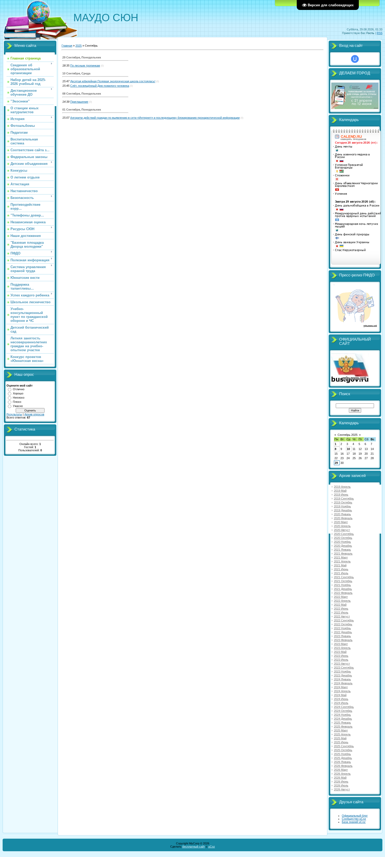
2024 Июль (341, 702)
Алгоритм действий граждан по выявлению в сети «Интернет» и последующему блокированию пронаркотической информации (155, 117)
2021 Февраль (343, 553)
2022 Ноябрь (342, 628)
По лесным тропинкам (85, 65)
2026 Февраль (343, 765)
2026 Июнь (341, 781)
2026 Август (342, 789)
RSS (379, 33)
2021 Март (341, 557)
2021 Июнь (341, 569)
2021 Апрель (342, 561)
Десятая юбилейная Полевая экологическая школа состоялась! (112, 81)
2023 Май (340, 651)
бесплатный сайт (193, 846)
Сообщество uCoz (354, 818)
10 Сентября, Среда (76, 73)
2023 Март (341, 644)
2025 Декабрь (343, 758)
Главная (67, 45)
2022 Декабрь (343, 632)
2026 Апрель (342, 773)
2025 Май (340, 738)
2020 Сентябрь (344, 533)
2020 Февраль (343, 518)
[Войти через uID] (355, 59)
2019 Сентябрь (344, 498)
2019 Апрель (342, 486)
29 (336, 462)
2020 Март (341, 522)
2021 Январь (342, 549)
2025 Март (341, 730)
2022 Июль (341, 612)
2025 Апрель (342, 734)
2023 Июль (341, 659)
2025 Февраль (343, 726)
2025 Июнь (341, 742)
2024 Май (340, 695)
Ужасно (18, 406)
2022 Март (341, 596)
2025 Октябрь (343, 750)
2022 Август (342, 616)
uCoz (211, 846)
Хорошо (18, 393)
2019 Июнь (341, 494)
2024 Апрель (342, 691)
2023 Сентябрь (344, 667)
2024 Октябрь (343, 710)
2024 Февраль (343, 683)
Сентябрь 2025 (348, 434)
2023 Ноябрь (342, 671)
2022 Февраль (343, 592)
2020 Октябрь (343, 537)
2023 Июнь (341, 655)
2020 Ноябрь (342, 541)
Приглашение (79, 101)
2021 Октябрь (343, 581)
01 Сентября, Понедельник (81, 109)
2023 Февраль (343, 640)
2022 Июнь (341, 608)
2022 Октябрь (343, 624)
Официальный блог (355, 815)
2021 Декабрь (343, 588)
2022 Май (340, 604)
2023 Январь (342, 636)
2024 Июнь (341, 699)
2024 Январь (342, 679)
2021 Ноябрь (342, 585)
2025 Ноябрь (342, 754)
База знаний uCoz (354, 821)
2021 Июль (341, 573)
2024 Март (341, 687)
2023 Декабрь (343, 675)
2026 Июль (341, 785)
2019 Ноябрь (342, 506)
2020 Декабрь (343, 545)
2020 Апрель (342, 526)
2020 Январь (342, 514)
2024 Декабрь (343, 718)
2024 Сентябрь (344, 706)
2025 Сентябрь (344, 746)
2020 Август (342, 529)
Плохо (17, 401)
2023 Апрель (342, 647)
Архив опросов (34, 414)
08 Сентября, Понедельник (81, 93)
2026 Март (341, 769)
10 (348, 449)
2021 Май (340, 565)
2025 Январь (342, 722)
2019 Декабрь (343, 510)
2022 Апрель (342, 600)
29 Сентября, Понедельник (81, 57)
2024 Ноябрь (342, 714)
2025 (78, 45)
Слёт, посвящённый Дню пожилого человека (99, 85)
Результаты (14, 414)
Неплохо (18, 397)
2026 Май (340, 777)
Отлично (18, 389)
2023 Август (342, 663)
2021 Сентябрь (344, 577)
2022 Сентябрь (344, 620)
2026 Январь (342, 761)
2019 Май (340, 490)
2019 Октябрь (343, 502)
